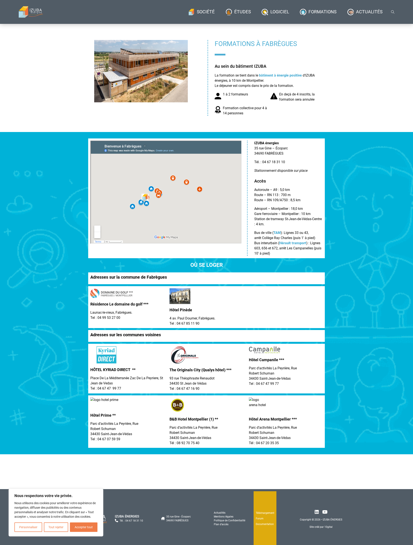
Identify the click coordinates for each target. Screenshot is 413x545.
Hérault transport (292, 243)
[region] (56, 512)
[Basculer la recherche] (393, 12)
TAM (277, 233)
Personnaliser (28, 527)
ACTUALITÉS (369, 11)
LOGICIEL (279, 11)
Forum (260, 518)
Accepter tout (84, 527)
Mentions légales (223, 516)
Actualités (219, 512)
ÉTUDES (242, 11)
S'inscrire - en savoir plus (206, 478)
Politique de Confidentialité (229, 520)
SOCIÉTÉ (206, 11)
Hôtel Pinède (181, 310)
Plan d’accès (221, 524)
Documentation (265, 524)
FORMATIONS (322, 11)
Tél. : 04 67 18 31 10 (131, 520)
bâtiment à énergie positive (280, 75)
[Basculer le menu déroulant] (191, 12)
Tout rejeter (55, 527)
